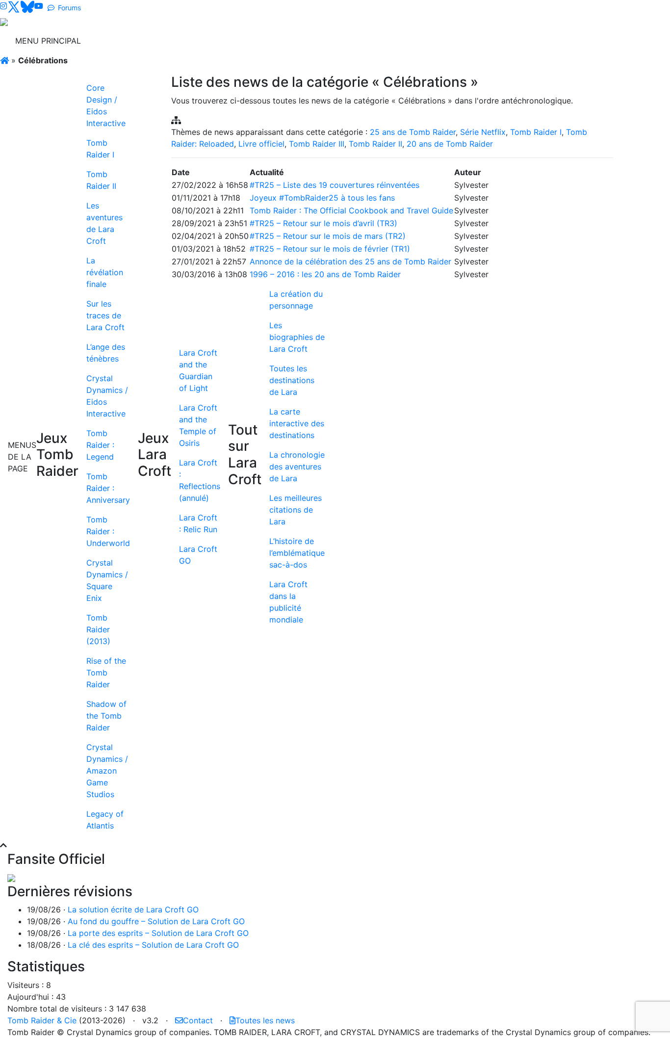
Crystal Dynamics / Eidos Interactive (107, 395)
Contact (198, 1020)
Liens (539, 41)
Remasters (199, 41)
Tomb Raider (143, 41)
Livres (365, 41)
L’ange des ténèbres (105, 352)
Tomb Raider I (100, 148)
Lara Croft (252, 41)
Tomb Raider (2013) (98, 629)
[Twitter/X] (14, 6)
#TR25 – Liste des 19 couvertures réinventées (334, 185)
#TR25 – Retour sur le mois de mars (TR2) (328, 236)
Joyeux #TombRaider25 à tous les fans (322, 198)
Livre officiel (261, 144)
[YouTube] (38, 6)
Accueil (98, 41)
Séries (329, 41)
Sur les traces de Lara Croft (105, 315)
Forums (69, 7)
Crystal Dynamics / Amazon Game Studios (107, 770)
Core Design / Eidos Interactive (106, 105)
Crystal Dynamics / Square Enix (107, 580)
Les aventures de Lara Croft (104, 223)
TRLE (399, 41)
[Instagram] (3, 6)
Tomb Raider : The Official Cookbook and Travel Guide (351, 210)
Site (564, 41)
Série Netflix (483, 132)
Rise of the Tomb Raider (106, 672)
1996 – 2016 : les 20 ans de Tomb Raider (325, 274)
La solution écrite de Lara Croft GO (133, 909)
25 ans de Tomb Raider (413, 132)
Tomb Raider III (316, 144)
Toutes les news (265, 1020)
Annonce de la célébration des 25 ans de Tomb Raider (350, 261)
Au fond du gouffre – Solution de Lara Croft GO (156, 921)
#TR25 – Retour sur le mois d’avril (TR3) (323, 223)
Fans (513, 41)
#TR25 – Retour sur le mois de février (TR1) (330, 249)
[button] (3, 845)
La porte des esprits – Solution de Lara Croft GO (158, 933)
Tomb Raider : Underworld (108, 531)
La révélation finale (104, 272)
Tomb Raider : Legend (100, 445)
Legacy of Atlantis (105, 819)
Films (294, 41)
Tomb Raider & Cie (42, 1020)
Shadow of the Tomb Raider (106, 715)
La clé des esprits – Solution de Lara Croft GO (153, 945)
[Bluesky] (27, 6)
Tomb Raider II (101, 180)
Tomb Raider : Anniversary (108, 488)
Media (428, 41)
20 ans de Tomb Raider (450, 144)
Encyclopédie (472, 41)
